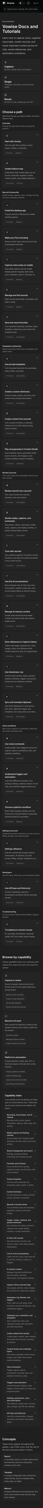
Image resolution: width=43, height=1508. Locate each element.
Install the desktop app (13, 1076)
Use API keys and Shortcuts (15, 1084)
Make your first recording (14, 995)
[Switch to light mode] (28, 3)
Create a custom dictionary (15, 999)
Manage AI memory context (15, 1039)
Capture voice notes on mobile (16, 1080)
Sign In (36, 3)
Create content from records (15, 1043)
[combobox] (22, 3)
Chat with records (12, 1035)
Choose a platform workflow (15, 1072)
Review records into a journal (16, 1007)
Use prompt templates (13, 1003)
